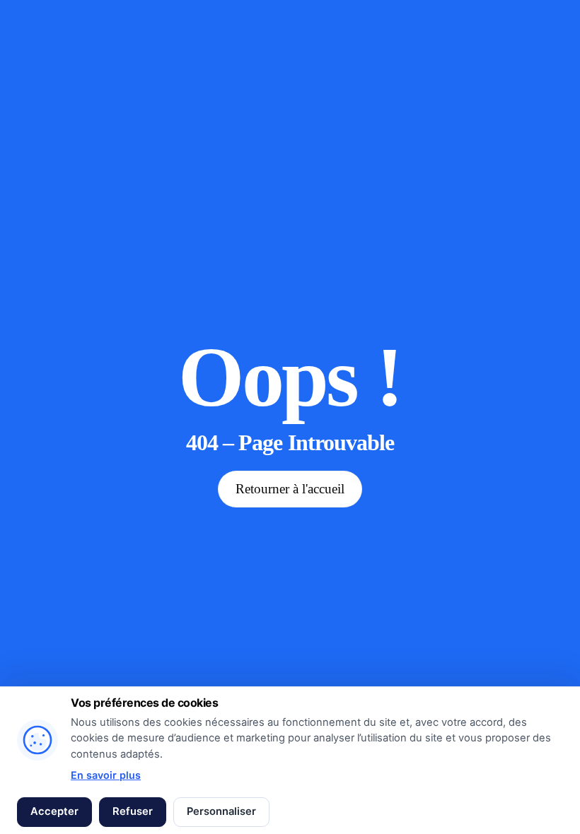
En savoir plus (106, 775)
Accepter (54, 811)
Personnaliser (221, 811)
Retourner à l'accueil (290, 488)
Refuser (132, 811)
